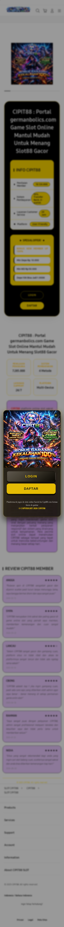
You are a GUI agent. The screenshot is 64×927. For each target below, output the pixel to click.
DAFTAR (31, 488)
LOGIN (31, 476)
